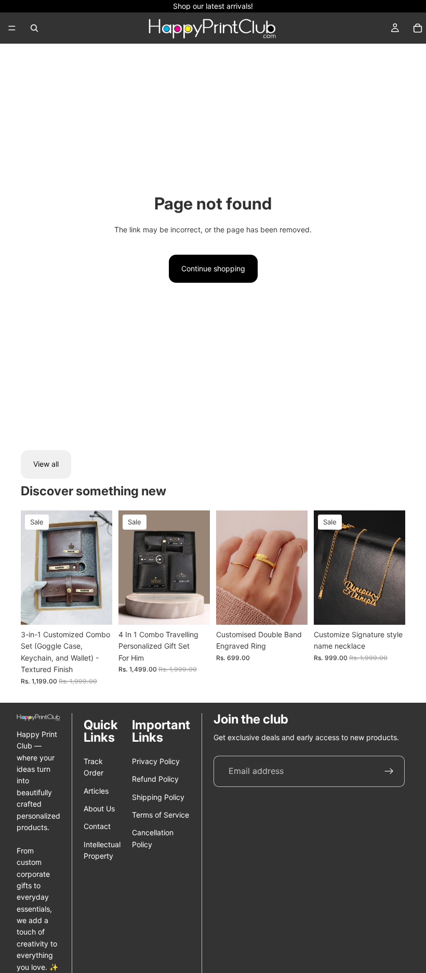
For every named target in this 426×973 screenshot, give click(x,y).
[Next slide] (100, 567)
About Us (99, 808)
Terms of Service (160, 814)
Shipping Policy (158, 797)
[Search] (34, 28)
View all (46, 463)
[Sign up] (389, 771)
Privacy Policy (156, 761)
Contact (97, 826)
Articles (96, 790)
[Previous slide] (32, 567)
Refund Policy (155, 778)
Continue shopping (213, 268)
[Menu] (12, 28)
